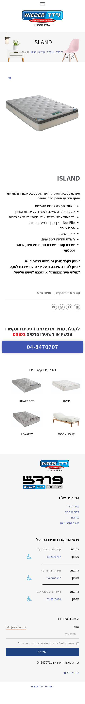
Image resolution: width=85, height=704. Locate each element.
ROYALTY (27, 434)
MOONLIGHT (66, 434)
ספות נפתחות (72, 512)
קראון (33, 51)
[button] (42, 4)
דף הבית (59, 51)
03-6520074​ (54, 599)
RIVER (66, 401)
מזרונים (75, 517)
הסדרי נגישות (71, 673)
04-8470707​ (53, 557)
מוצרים (50, 51)
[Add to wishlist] (55, 383)
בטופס (19, 334)
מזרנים (41, 51)
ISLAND (41, 293)
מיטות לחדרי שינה (69, 523)
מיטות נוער (73, 506)
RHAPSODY (26, 401)
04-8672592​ (54, 578)
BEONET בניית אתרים (42, 686)
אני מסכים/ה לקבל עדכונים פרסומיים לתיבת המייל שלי (46, 643)
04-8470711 (44, 662)
